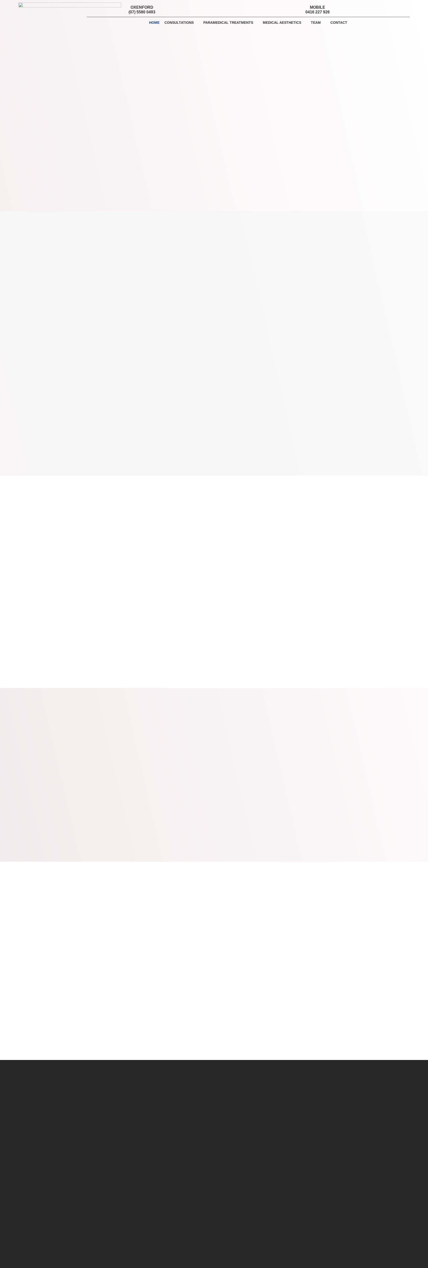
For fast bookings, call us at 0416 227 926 (155, 1172)
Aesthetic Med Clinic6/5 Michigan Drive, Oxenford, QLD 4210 (114, 1124)
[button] (378, 8)
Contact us (287, 1225)
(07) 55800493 (92, 1138)
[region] (214, 546)
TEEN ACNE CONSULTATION (311, 268)
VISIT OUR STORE (214, 488)
